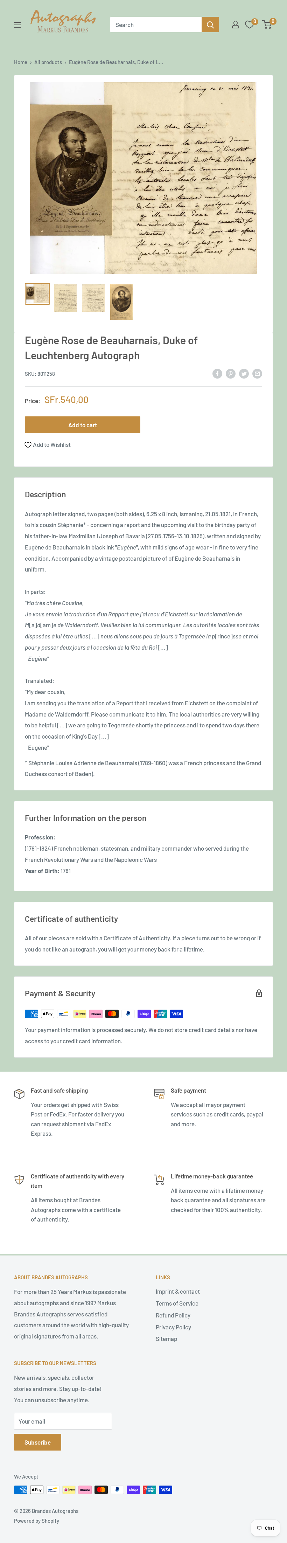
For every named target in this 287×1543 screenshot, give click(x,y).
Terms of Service (177, 1303)
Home (20, 62)
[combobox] (156, 24)
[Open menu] (17, 25)
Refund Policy (173, 1315)
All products (48, 62)
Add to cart (82, 424)
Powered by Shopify (36, 1520)
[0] (267, 24)
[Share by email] (257, 373)
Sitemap (166, 1338)
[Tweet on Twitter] (244, 373)
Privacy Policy (173, 1326)
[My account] (235, 24)
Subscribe (37, 1442)
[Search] (210, 24)
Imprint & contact (178, 1291)
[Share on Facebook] (217, 373)
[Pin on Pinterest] (231, 373)
